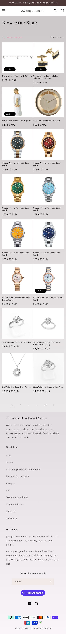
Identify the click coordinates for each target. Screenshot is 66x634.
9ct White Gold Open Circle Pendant (17, 387)
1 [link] (12, 404)
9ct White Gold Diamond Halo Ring (16, 342)
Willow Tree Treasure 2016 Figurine (16, 120)
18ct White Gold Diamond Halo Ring (48, 387)
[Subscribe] (50, 581)
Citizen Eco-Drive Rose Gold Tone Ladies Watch (16, 298)
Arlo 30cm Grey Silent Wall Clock (46, 120)
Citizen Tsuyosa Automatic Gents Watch (16, 164)
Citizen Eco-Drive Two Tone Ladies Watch (47, 298)
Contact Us (11, 518)
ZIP (8, 490)
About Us (10, 511)
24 (45, 404)
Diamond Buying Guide (17, 476)
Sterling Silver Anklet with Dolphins (17, 76)
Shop (8, 455)
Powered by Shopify (43, 628)
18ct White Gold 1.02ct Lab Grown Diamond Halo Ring (47, 343)
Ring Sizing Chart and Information (23, 469)
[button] (3, 10)
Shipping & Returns (15, 504)
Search (9, 462)
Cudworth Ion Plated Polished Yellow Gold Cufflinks (45, 77)
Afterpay (10, 483)
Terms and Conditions (17, 497)
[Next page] (53, 404)
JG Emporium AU (28, 628)
